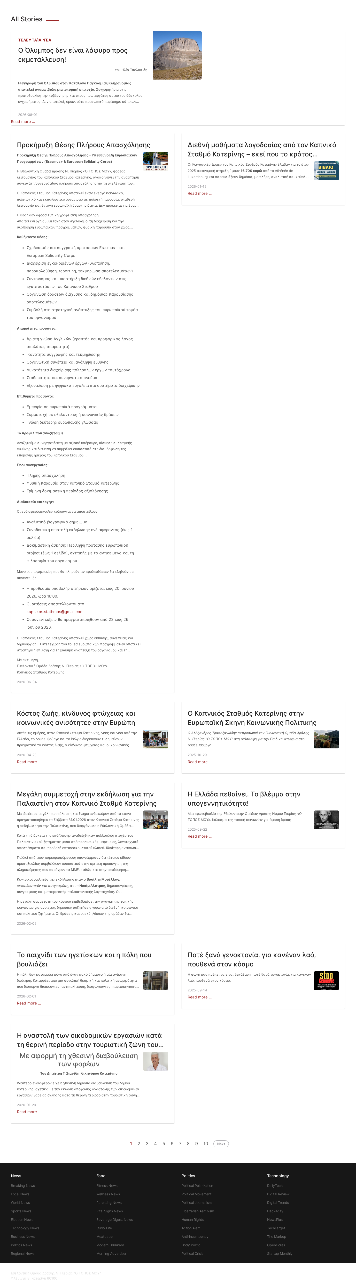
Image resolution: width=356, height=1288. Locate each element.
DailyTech (275, 1185)
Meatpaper (105, 1236)
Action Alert (191, 1228)
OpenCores (276, 1245)
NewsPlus (275, 1219)
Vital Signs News (109, 1211)
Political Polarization (197, 1185)
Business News (23, 1236)
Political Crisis (192, 1253)
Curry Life (104, 1228)
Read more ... (23, 121)
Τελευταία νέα (34, 40)
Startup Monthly (280, 1253)
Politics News (21, 1245)
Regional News (22, 1253)
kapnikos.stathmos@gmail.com (55, 611)
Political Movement (196, 1194)
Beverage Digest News (114, 1219)
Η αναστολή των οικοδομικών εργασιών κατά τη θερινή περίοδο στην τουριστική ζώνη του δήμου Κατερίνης (89, 1044)
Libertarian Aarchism (198, 1211)
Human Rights (193, 1219)
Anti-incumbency (195, 1236)
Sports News (21, 1211)
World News (20, 1202)
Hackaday (275, 1211)
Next (221, 1144)
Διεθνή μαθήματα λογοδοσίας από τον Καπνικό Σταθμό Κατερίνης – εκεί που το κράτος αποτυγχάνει (262, 154)
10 (205, 1143)
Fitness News (106, 1185)
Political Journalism (197, 1202)
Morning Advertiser (111, 1253)
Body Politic (191, 1245)
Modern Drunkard (110, 1245)
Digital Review (278, 1194)
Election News (22, 1219)
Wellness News (108, 1194)
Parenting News (109, 1202)
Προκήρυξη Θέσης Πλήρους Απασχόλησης (83, 145)
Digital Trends (278, 1202)
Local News (20, 1194)
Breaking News (23, 1185)
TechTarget (276, 1228)
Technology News (25, 1228)
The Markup (276, 1236)
